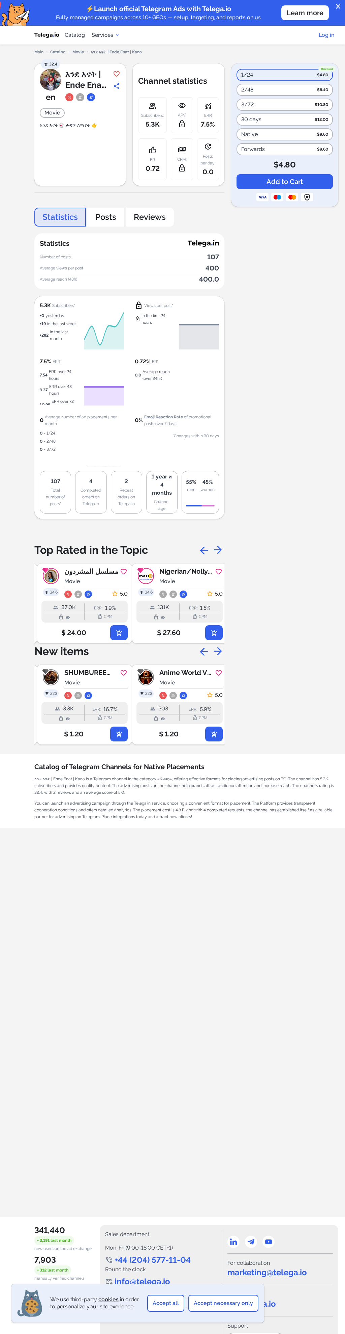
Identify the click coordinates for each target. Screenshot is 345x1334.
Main (38, 52)
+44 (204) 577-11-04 (153, 1260)
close (338, 7)
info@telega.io (142, 1281)
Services (102, 35)
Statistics (60, 217)
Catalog (75, 35)
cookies (108, 1299)
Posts (105, 217)
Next (217, 550)
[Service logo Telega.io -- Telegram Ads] (46, 35)
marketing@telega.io (267, 1272)
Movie (78, 52)
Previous (204, 550)
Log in (326, 35)
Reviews (150, 217)
